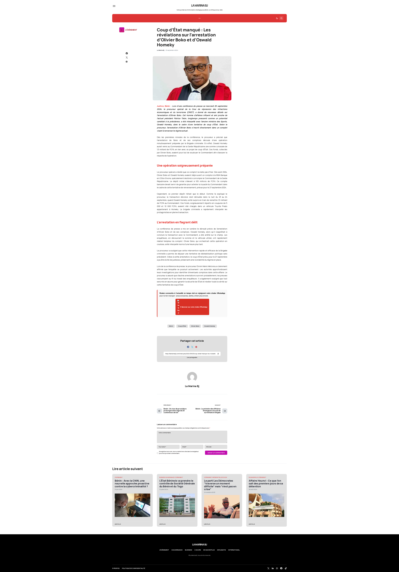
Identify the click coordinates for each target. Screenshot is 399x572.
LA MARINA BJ (199, 5)
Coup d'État (182, 326)
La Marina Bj (192, 386)
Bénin (171, 326)
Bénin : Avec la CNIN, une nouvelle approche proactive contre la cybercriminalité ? (132, 483)
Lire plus (118, 524)
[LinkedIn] (273, 568)
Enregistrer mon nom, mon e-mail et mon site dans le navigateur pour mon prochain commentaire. (179, 452)
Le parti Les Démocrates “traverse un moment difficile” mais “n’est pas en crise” (220, 485)
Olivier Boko (195, 326)
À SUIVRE (198, 550)
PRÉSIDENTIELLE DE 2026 (219, 477)
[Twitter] (268, 568)
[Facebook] (281, 568)
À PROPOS (115, 568)
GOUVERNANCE (170, 477)
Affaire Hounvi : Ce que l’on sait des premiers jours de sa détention (266, 483)
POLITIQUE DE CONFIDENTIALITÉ (133, 568)
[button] (114, 6)
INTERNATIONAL (234, 550)
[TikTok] (286, 568)
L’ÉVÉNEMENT (164, 550)
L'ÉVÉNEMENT (131, 30)
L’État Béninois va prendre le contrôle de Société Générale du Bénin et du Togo (177, 483)
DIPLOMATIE (221, 550)
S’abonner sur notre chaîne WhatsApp (193, 307)
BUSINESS (162, 477)
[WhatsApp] (277, 568)
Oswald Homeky (209, 326)
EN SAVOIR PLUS (253, 477)
